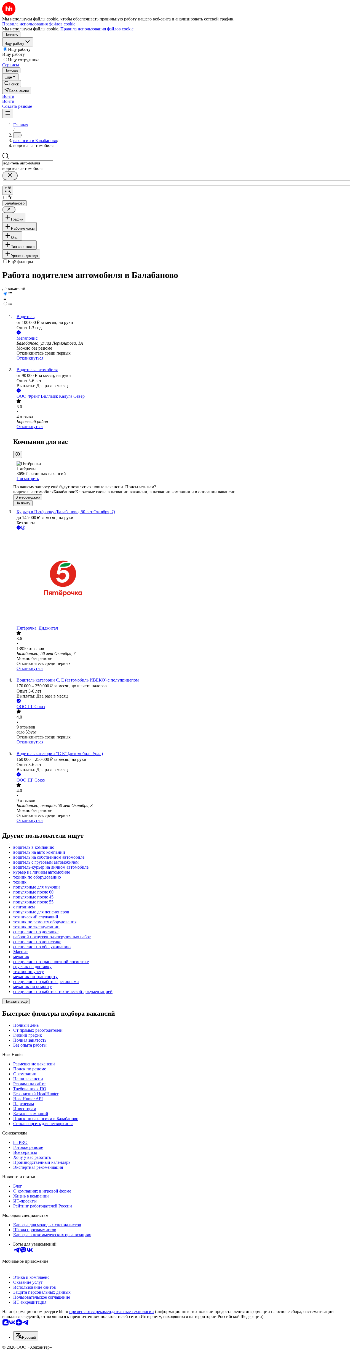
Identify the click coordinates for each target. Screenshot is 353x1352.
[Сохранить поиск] (7, 190)
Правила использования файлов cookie (96, 29)
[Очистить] (10, 175)
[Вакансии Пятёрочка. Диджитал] (182, 578)
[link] (11, 83)
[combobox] (27, 163)
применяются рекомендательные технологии (111, 1311)
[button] (8, 96)
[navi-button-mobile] (7, 113)
